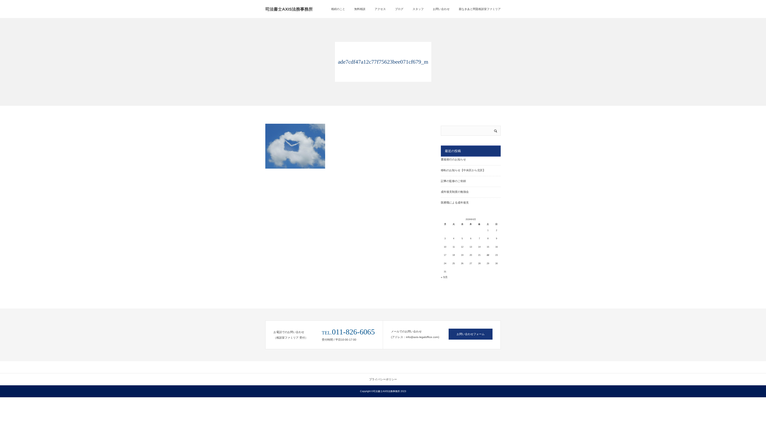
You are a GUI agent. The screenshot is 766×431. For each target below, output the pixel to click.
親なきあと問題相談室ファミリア (480, 9)
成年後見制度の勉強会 (455, 191)
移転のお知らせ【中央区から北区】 (463, 170)
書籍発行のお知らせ (453, 159)
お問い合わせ (441, 9)
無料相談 (359, 9)
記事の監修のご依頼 (453, 181)
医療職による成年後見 (455, 202)
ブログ (399, 9)
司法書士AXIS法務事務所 (289, 9)
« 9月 (444, 277)
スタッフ (418, 9)
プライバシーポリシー (383, 379)
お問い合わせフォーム (471, 334)
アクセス (380, 9)
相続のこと (338, 9)
